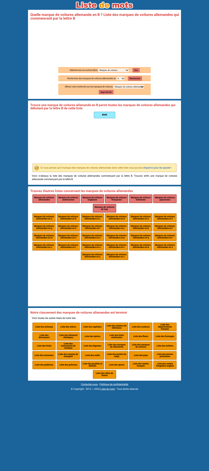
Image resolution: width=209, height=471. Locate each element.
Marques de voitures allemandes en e (141, 217)
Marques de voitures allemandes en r (165, 236)
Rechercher (135, 78)
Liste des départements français (165, 326)
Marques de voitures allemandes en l (165, 227)
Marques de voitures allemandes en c (92, 217)
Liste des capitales (92, 327)
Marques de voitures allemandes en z (117, 255)
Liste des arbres (68, 327)
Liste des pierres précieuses (165, 355)
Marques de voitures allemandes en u (92, 246)
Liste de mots (107, 389)
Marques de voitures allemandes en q (141, 236)
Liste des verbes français (141, 364)
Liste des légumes (92, 346)
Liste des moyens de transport (68, 355)
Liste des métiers (165, 346)
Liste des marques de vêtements (117, 345)
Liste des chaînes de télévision (117, 326)
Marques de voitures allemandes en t (68, 246)
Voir (136, 70)
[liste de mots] (104, 5)
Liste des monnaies (44, 355)
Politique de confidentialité (114, 384)
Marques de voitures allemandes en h (68, 227)
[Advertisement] (104, 43)
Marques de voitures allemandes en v (117, 246)
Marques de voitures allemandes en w (141, 246)
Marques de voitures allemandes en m (44, 236)
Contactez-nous (89, 384)
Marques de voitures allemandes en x (165, 246)
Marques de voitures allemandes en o (92, 236)
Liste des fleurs (140, 336)
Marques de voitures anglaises (92, 198)
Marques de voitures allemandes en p (117, 236)
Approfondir (106, 92)
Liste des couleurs (141, 327)
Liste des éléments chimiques (68, 336)
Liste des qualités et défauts (92, 364)
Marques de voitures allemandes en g (44, 227)
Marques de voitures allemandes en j (117, 227)
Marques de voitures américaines (68, 198)
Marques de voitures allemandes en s (44, 246)
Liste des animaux (44, 327)
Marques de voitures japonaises (165, 198)
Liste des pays (141, 355)
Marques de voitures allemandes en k (141, 227)
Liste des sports (116, 365)
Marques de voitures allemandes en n (68, 236)
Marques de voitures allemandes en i (92, 227)
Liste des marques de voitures (141, 345)
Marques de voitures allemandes (44, 198)
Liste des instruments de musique (68, 345)
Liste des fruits (44, 346)
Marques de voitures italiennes (141, 198)
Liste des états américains (116, 336)
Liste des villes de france (104, 374)
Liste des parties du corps (116, 355)
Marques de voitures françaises (117, 198)
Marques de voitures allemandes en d (117, 217)
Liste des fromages (165, 336)
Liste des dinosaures (44, 336)
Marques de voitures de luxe (104, 208)
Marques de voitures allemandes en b (68, 217)
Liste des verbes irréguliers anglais (165, 364)
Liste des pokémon (44, 365)
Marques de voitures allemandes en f (165, 217)
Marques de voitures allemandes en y (92, 255)
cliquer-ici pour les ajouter (156, 167)
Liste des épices (92, 336)
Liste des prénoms (68, 365)
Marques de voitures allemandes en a (44, 217)
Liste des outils (92, 355)
